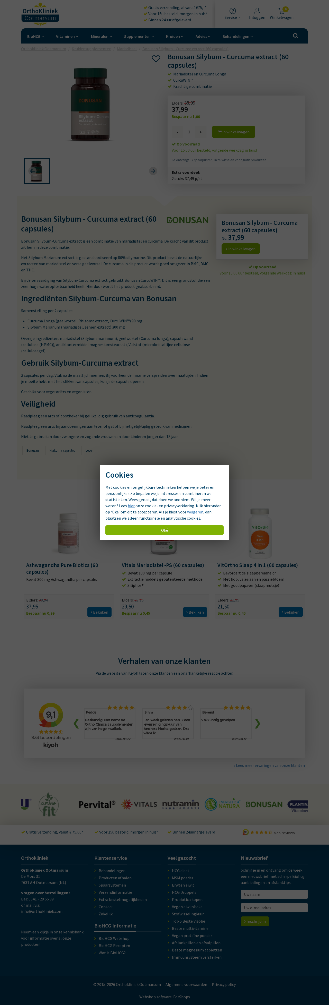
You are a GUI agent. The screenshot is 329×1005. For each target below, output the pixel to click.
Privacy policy (224, 984)
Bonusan (32, 450)
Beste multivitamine (190, 928)
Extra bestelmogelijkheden (123, 899)
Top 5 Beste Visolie (188, 921)
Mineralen (99, 36)
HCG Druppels (184, 892)
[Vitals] (123, 806)
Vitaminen (65, 36)
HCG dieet (180, 870)
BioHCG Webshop (114, 938)
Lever (89, 450)
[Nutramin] (164, 806)
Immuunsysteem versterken (197, 957)
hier (131, 505)
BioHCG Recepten (114, 945)
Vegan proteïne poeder (192, 935)
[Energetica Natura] (206, 808)
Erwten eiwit (183, 885)
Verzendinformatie (115, 892)
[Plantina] (289, 809)
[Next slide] (153, 171)
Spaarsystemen (112, 885)
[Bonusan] (248, 805)
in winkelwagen (236, 131)
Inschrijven (256, 921)
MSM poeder (182, 877)
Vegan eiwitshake (187, 906)
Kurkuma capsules (62, 450)
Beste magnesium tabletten (197, 949)
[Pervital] (81, 805)
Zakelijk (106, 913)
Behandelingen (236, 36)
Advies (201, 36)
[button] (37, 171)
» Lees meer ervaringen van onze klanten (269, 765)
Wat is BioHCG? (112, 952)
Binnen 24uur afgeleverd (169, 19)
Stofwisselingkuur (188, 913)
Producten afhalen (115, 877)
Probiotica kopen (187, 899)
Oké (164, 530)
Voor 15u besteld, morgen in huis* (177, 13)
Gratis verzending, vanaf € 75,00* (54, 832)
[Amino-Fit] (32, 814)
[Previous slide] (32, 171)
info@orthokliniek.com (41, 911)
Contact (106, 906)
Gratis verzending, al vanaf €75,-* (177, 7)
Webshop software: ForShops (164, 996)
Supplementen (137, 36)
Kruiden (173, 36)
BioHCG (33, 36)
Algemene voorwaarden (186, 984)
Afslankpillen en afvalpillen (196, 942)
